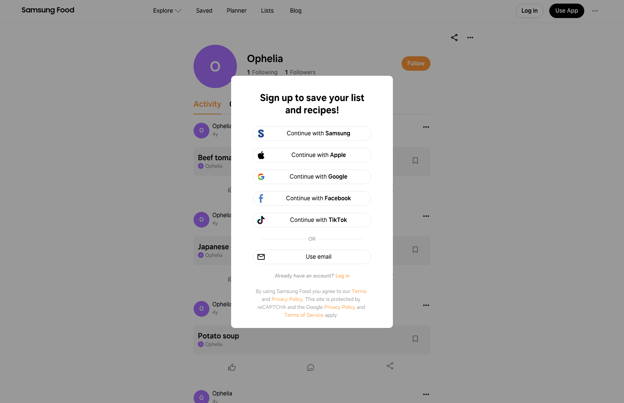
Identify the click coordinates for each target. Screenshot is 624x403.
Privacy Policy (287, 299)
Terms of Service (304, 315)
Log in (342, 275)
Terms (359, 291)
